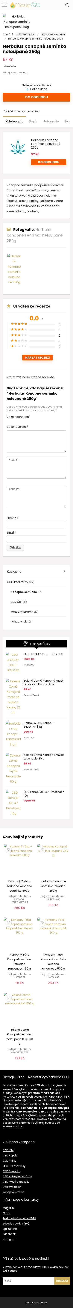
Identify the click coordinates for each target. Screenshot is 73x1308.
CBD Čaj (16, 602)
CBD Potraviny (25, 34)
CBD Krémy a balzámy (17, 1176)
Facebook (9, 1234)
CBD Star (29, 664)
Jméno (13, 518)
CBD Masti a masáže (16, 1181)
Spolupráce (10, 1229)
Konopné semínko (53, 34)
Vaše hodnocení (18, 417)
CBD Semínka (11, 1171)
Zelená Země (31, 695)
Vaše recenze (17, 427)
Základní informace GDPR (19, 1218)
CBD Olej (8, 1150)
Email (11, 533)
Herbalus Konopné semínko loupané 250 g (53, 886)
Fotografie (51, 121)
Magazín (8, 1208)
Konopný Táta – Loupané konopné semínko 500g (19, 886)
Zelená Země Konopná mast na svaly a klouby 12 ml (43, 682)
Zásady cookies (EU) (16, 1223)
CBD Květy (9, 1161)
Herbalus (11, 66)
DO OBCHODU (48, 162)
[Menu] (4, 5)
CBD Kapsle (10, 1155)
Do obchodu (36, 97)
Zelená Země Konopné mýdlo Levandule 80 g (44, 756)
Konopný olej (19, 621)
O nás (6, 1213)
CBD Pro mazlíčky (14, 1166)
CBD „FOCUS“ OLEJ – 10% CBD (43, 654)
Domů (6, 34)
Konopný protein (22, 612)
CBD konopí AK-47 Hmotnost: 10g (44, 794)
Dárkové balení (12, 1187)
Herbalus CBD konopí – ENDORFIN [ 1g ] (39, 725)
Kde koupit (14, 121)
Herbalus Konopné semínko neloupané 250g (45, 143)
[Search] (67, 5)
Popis (33, 121)
